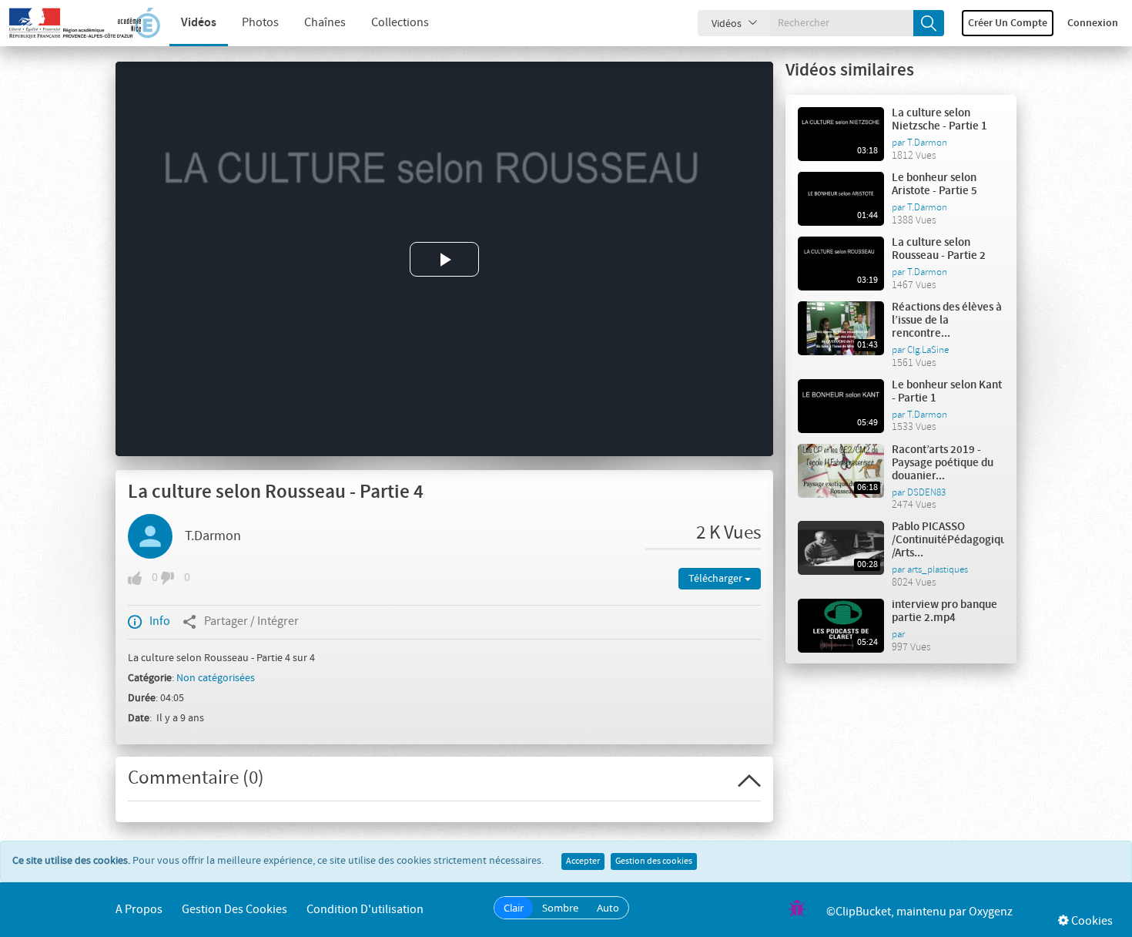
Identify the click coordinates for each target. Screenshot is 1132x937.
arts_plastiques (937, 569)
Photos (260, 23)
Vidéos (198, 23)
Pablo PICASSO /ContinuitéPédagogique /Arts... (952, 540)
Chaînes (325, 23)
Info (159, 621)
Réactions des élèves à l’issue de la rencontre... (947, 320)
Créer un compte (1007, 23)
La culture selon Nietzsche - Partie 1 (939, 120)
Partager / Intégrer (251, 621)
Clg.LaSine (928, 350)
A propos (139, 910)
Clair (514, 908)
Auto (608, 908)
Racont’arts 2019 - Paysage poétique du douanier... (942, 463)
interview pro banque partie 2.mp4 (944, 611)
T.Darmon (213, 536)
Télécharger (716, 579)
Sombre (560, 908)
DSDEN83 (926, 492)
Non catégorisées (215, 678)
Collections (400, 23)
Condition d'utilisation (365, 910)
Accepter (583, 861)
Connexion (1092, 23)
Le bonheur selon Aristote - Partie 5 (934, 184)
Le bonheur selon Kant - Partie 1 (947, 392)
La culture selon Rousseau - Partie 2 (939, 249)
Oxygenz (991, 912)
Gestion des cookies (653, 861)
